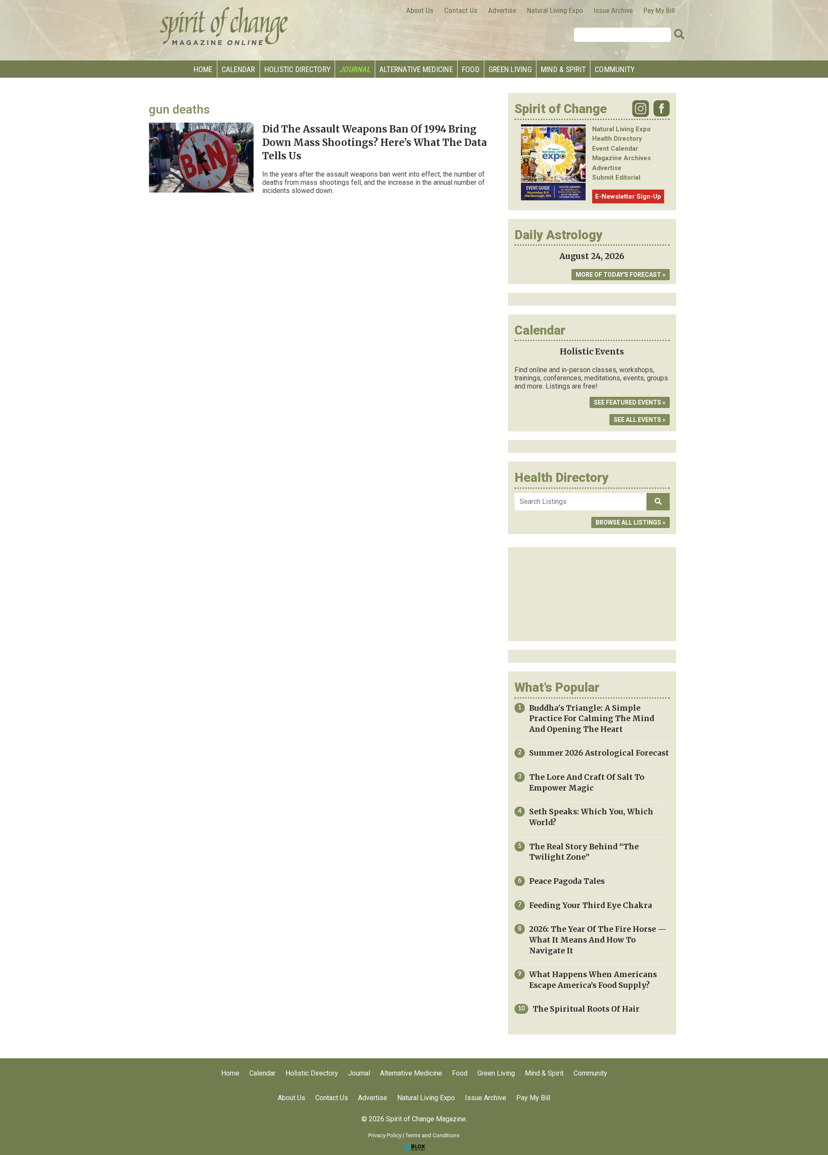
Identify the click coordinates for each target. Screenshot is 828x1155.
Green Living (510, 69)
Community (614, 69)
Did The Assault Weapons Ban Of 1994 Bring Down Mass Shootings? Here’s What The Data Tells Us (374, 142)
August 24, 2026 (591, 256)
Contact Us (460, 10)
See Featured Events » (629, 402)
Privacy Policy (384, 1135)
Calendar (238, 69)
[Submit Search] (679, 34)
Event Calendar (615, 148)
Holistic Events (592, 352)
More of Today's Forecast (618, 274)
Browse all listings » (630, 522)
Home (203, 69)
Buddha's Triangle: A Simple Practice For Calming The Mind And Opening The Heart (591, 718)
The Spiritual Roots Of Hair (586, 1009)
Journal (354, 69)
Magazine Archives (621, 158)
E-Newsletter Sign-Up (628, 196)
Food (471, 69)
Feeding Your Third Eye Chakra (590, 905)
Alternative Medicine (416, 69)
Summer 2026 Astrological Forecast (599, 753)
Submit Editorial (616, 177)
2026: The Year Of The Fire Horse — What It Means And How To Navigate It (598, 939)
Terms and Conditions (432, 1135)
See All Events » (639, 419)
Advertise (502, 10)
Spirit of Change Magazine (224, 26)
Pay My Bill (659, 10)
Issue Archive (613, 10)
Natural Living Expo (555, 10)
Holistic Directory (297, 69)
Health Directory (617, 138)
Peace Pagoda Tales (567, 881)
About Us (419, 10)
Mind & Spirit (563, 69)
